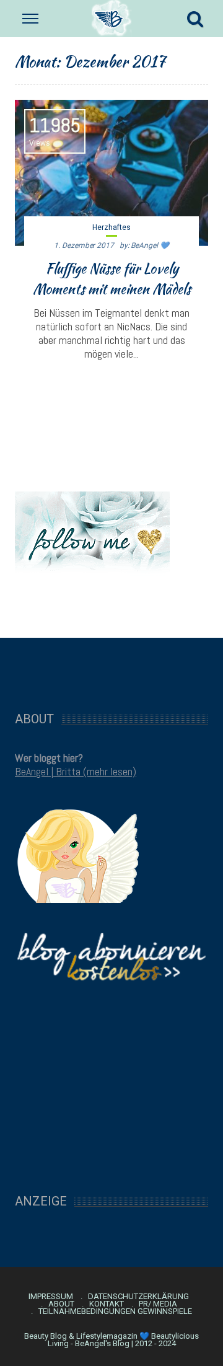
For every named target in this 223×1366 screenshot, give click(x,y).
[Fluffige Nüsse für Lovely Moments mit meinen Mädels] (111, 173)
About (61, 1304)
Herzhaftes (111, 227)
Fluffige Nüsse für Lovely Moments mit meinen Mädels (112, 278)
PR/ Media (158, 1304)
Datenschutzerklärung (138, 1296)
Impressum (50, 1296)
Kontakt (106, 1304)
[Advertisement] (111, 668)
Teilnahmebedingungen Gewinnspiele (115, 1311)
